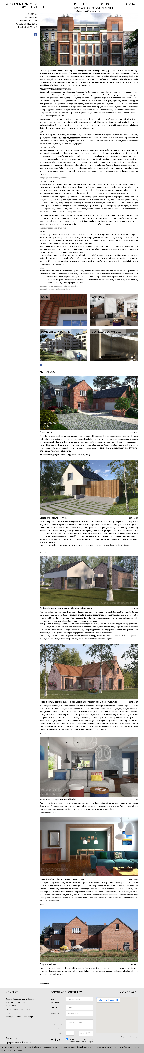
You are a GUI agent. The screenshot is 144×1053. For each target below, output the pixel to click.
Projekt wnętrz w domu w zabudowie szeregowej (63, 878)
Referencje (31, 17)
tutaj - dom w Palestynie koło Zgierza (55, 451)
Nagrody (32, 14)
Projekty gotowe (28, 20)
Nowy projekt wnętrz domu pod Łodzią (58, 799)
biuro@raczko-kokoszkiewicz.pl (19, 1016)
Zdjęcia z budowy (48, 964)
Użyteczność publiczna (88, 11)
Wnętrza (85, 8)
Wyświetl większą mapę (129, 1037)
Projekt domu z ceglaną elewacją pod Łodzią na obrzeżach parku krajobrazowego (78, 701)
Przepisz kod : (57, 1033)
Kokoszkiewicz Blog (26, 23)
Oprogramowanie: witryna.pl (18, 1042)
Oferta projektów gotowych (53, 517)
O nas (105, 4)
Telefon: (54, 1007)
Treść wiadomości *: (57, 1025)
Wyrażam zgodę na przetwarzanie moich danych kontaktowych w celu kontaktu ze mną (81, 1043)
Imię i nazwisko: (55, 1000)
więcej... (43, 552)
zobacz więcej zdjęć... (49, 812)
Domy (77, 8)
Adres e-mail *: (56, 1015)
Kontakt (132, 4)
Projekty (80, 4)
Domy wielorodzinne (102, 8)
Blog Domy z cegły (27, 27)
